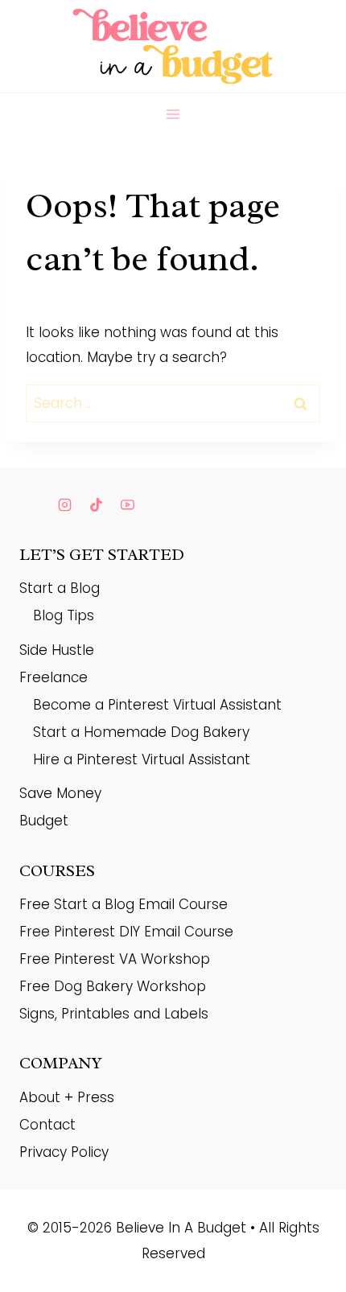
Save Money (60, 793)
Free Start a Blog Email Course (123, 904)
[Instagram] (64, 505)
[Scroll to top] (305, 1247)
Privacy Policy (64, 1152)
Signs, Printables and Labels (113, 1013)
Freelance (53, 677)
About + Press (66, 1097)
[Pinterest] (33, 505)
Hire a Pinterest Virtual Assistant (141, 759)
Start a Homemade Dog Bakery (141, 732)
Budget (43, 820)
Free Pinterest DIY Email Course (126, 931)
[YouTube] (127, 505)
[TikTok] (95, 505)
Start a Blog (59, 588)
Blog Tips (63, 615)
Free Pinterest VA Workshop (114, 959)
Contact (47, 1124)
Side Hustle (56, 650)
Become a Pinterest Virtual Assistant (157, 704)
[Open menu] (173, 113)
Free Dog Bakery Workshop (112, 986)
